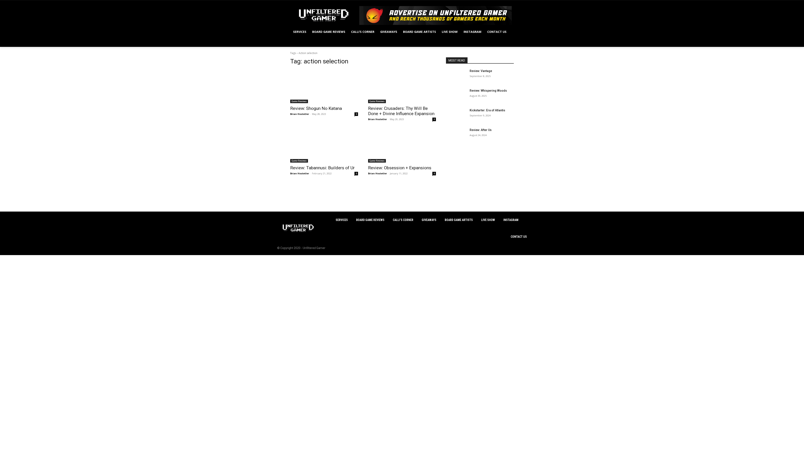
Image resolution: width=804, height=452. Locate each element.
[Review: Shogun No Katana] (324, 86)
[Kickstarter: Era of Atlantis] (456, 115)
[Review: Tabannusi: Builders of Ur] (324, 146)
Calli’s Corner (403, 220)
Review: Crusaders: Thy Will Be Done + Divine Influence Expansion (401, 111)
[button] (509, 42)
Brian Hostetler (299, 114)
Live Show (488, 220)
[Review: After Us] (456, 135)
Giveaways (429, 220)
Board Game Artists (459, 220)
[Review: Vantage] (456, 76)
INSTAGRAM (510, 220)
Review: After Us (481, 130)
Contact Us (519, 236)
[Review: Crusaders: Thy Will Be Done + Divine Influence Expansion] (402, 86)
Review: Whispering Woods (488, 90)
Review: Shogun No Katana (316, 108)
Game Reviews (299, 101)
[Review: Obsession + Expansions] (402, 146)
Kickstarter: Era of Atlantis (487, 110)
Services (342, 220)
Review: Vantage (481, 71)
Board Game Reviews (370, 220)
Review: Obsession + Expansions (399, 167)
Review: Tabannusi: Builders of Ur (322, 167)
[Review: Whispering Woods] (456, 96)
